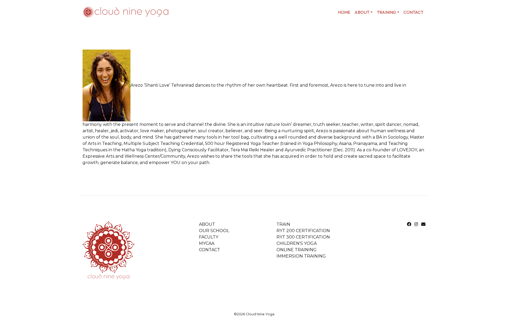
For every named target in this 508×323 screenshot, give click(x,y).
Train (283, 224)
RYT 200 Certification (303, 230)
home (344, 12)
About (207, 224)
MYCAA (206, 243)
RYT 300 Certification (303, 237)
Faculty (208, 237)
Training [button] (386, 12)
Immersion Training (301, 256)
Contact (413, 12)
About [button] (362, 12)
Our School (214, 230)
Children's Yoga (296, 243)
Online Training (296, 249)
